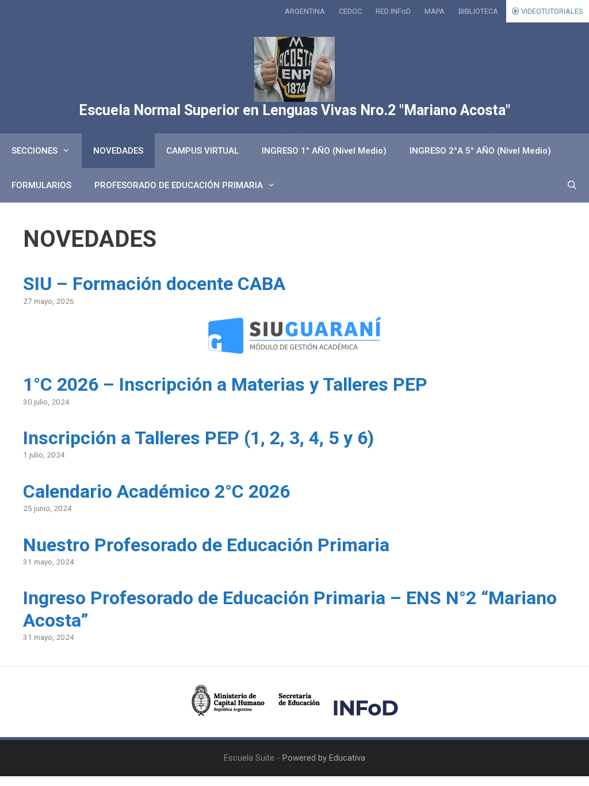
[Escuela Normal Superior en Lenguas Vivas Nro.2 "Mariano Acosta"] (294, 69)
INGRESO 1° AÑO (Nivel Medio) (324, 151)
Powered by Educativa (323, 758)
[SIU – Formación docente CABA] (294, 346)
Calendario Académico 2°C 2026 (156, 491)
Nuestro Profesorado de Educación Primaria (206, 545)
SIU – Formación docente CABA (154, 284)
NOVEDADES (118, 151)
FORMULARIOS (41, 185)
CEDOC (350, 11)
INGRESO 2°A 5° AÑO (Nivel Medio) (480, 151)
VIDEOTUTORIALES (551, 11)
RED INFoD (393, 11)
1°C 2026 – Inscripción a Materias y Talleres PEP (225, 384)
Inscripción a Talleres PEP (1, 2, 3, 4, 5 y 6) (198, 438)
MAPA (434, 11)
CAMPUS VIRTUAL (202, 151)
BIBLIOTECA (478, 11)
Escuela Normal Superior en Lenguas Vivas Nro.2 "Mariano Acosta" (294, 110)
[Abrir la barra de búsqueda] (572, 185)
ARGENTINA (305, 11)
